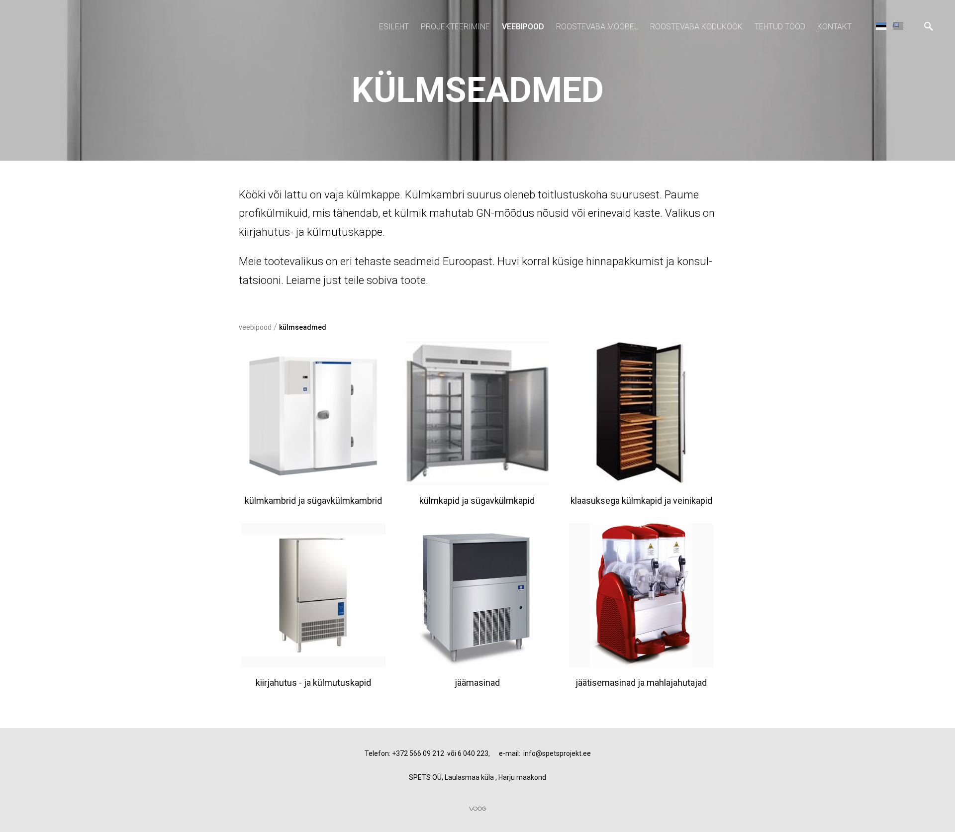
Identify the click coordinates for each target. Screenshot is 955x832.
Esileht (394, 26)
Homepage (898, 25)
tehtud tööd (780, 26)
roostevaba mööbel (597, 26)
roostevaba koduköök (696, 26)
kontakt (834, 26)
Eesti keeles (881, 25)
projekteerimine (455, 26)
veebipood (523, 26)
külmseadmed (302, 327)
